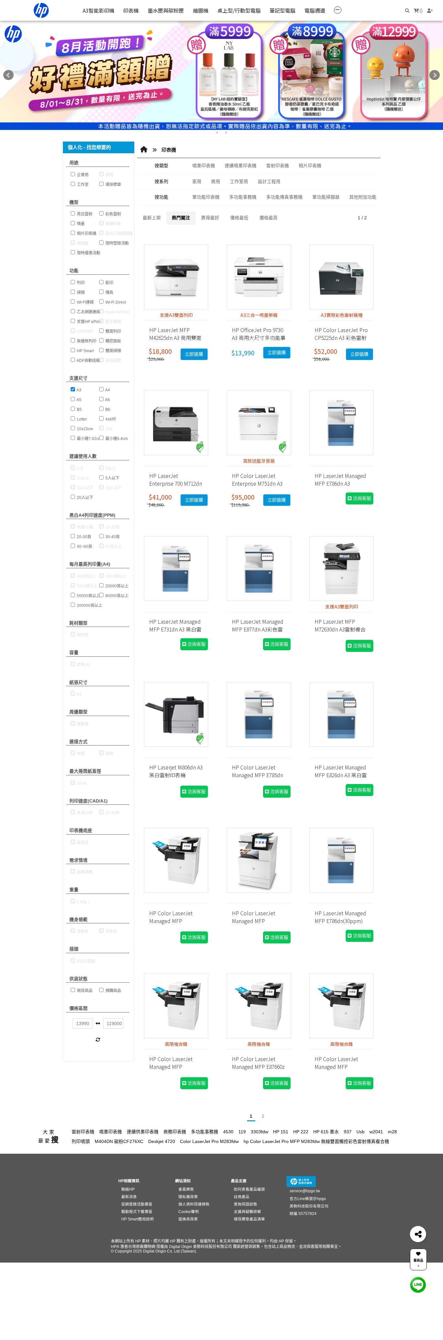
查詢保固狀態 (245, 1204)
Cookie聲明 (188, 1211)
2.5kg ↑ (83, 902)
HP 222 (300, 1131)
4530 (228, 1131)
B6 (107, 409)
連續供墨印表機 (143, 1131)
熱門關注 (181, 217)
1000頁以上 (115, 576)
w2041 (376, 1131)
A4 (107, 390)
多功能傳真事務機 (284, 197)
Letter (81, 419)
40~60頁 (84, 546)
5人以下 (111, 478)
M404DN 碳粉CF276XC (119, 1141)
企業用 (82, 175)
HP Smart (85, 351)
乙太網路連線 (88, 312)
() (421, 10)
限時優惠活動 (88, 253)
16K (108, 429)
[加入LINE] (418, 1284)
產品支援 (238, 1181)
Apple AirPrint (116, 312)
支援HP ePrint (89, 321)
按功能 (161, 197)
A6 (107, 400)
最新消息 (129, 1197)
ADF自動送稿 (88, 360)
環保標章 (112, 184)
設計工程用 (269, 181)
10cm (81, 783)
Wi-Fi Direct (115, 302)
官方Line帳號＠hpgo (308, 1198)
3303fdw (259, 1131)
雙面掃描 (112, 351)
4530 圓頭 (85, 961)
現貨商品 (84, 990)
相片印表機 (86, 233)
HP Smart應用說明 (137, 1219)
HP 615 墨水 (326, 1131)
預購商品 (112, 990)
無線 (108, 753)
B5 (79, 409)
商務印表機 (174, 1131)
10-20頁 (112, 527)
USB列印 (84, 331)
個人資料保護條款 (194, 1204)
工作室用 (239, 181)
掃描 (80, 292)
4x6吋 (110, 419)
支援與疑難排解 (247, 1211)
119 (242, 1131)
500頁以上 (85, 576)
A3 (78, 390)
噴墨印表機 (203, 165)
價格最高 (268, 217)
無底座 (82, 842)
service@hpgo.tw (305, 1191)
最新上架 (152, 217)
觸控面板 (112, 341)
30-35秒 (112, 813)
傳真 (108, 292)
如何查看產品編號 (249, 1189)
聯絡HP (128, 1189)
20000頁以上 (116, 586)
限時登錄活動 (116, 243)
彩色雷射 (112, 214)
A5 (78, 400)
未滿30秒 (84, 813)
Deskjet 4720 (161, 1141)
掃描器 (82, 243)
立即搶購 (194, 354)
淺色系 (82, 931)
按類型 (161, 165)
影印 (108, 283)
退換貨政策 (188, 1219)
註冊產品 (241, 1197)
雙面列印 (112, 331)
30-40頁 (112, 537)
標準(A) (83, 665)
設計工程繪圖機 (118, 233)
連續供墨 (112, 224)
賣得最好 (210, 217)
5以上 (109, 468)
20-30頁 (83, 537)
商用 (215, 181)
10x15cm (84, 429)
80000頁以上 (116, 596)
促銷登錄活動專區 (136, 1204)
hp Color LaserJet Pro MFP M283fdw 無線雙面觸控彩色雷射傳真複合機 (316, 1141)
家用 (108, 175)
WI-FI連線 (85, 302)
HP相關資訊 (128, 1181)
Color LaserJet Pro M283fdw (209, 1141)
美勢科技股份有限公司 (309, 1206)
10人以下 (84, 488)
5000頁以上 (87, 586)
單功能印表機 (206, 197)
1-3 (79, 468)
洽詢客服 (361, 498)
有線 (80, 753)
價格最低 (239, 217)
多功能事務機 (243, 197)
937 (348, 1131)
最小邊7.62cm (89, 438)
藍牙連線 (112, 321)
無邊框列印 (86, 341)
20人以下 (84, 497)
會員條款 (186, 1189)
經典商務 (84, 872)
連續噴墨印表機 (241, 165)
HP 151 (280, 1131)
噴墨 (80, 224)
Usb (360, 1131)
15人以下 (113, 488)
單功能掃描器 (326, 197)
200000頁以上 (89, 605)
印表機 (169, 150)
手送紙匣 (112, 360)
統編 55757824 (303, 1213)
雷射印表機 (277, 165)
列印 (80, 283)
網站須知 (183, 1181)
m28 (392, 1131)
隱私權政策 (188, 1197)
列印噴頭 (81, 1141)
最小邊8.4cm (116, 438)
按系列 (161, 181)
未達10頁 (84, 527)
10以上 (82, 478)
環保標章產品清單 (249, 1219)
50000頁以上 (88, 596)
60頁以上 (113, 546)
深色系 (110, 931)
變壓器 (82, 724)
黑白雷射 (84, 214)
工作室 (82, 184)
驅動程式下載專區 (136, 1211)
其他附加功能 (363, 197)
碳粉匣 (82, 635)
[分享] (418, 1234)
